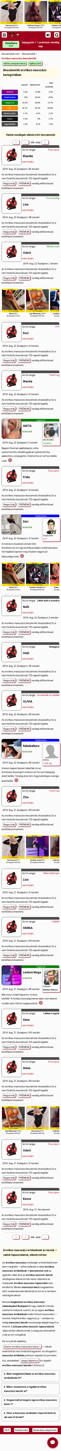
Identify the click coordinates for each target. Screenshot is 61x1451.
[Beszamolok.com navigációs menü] (4, 35)
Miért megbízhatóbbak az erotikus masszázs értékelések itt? (29, 1376)
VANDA (28, 928)
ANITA (27, 426)
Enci (25, 333)
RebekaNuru (31, 746)
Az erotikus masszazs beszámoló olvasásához (27, 174)
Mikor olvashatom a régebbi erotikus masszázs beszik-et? (25, 1389)
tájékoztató (35, 63)
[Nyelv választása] (17, 35)
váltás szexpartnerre (14, 63)
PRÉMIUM (24, 183)
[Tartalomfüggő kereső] (56, 35)
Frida (26, 477)
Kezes (27, 1198)
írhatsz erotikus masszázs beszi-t (22, 1346)
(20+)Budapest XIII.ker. (36, 14)
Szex (51, 646)
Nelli (26, 607)
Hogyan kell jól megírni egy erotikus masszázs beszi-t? (30, 1402)
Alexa (26, 1068)
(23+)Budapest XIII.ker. (12, 14)
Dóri (25, 521)
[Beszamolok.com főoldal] (12, 34)
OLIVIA (27, 701)
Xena (26, 1019)
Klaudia (28, 156)
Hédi (26, 653)
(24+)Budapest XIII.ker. (37, 576)
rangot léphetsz (29, 1360)
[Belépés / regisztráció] (48, 35)
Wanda (27, 381)
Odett (27, 252)
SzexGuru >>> (11, 44)
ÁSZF (7, 1430)
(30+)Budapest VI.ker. (13, 302)
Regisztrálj (9, 183)
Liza (25, 204)
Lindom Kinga (32, 972)
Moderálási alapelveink (45, 1430)
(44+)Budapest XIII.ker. (37, 302)
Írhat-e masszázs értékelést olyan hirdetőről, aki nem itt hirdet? (30, 1415)
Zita (25, 797)
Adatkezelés (21, 1430)
